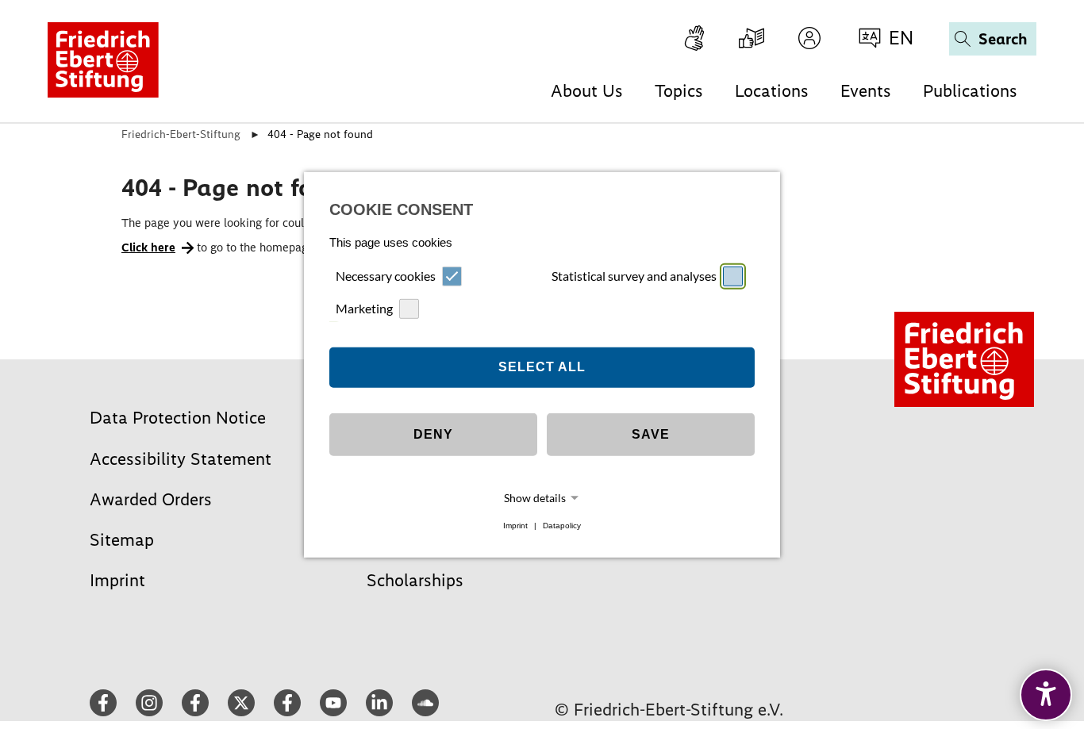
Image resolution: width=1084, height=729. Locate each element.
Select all (542, 367)
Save (651, 434)
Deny (433, 434)
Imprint (515, 525)
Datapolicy (562, 525)
